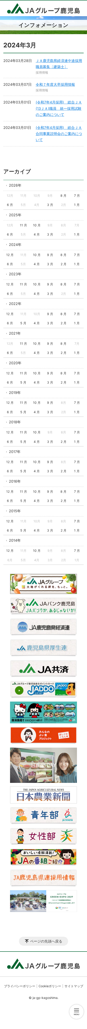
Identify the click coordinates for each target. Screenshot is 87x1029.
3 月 (50, 205)
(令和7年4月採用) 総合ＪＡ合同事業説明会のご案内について (59, 133)
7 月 (77, 195)
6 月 (10, 205)
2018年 (15, 422)
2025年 (15, 215)
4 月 (37, 234)
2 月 (63, 264)
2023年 (15, 274)
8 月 (63, 195)
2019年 (15, 392)
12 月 (10, 255)
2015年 (15, 511)
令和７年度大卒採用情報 (55, 84)
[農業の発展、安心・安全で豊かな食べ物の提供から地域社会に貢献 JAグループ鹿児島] (43, 8)
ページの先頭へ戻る (46, 941)
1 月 (77, 205)
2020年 (15, 363)
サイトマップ (73, 986)
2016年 (15, 481)
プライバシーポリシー (19, 986)
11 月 (23, 225)
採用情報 (42, 72)
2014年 (15, 540)
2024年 (15, 244)
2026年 (15, 185)
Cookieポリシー (50, 986)
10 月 (37, 225)
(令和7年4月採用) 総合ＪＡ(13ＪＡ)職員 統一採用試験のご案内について (59, 108)
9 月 (50, 255)
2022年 (15, 303)
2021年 (15, 333)
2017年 (15, 451)
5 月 (23, 323)
